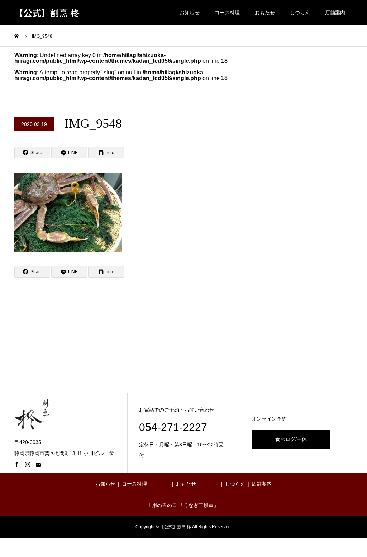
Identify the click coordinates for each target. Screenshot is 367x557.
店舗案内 (335, 12)
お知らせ (190, 12)
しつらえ (300, 12)
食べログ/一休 (291, 439)
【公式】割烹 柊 (46, 12)
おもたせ (265, 12)
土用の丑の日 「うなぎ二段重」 (183, 505)
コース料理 (227, 12)
